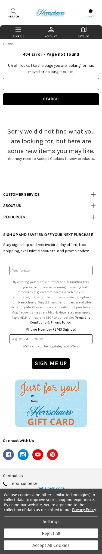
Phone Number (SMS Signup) (51, 329)
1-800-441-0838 (23, 484)
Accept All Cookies (51, 545)
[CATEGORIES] (18, 32)
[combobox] (51, 84)
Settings (51, 521)
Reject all (51, 533)
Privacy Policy (60, 322)
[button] (51, 403)
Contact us (13, 476)
